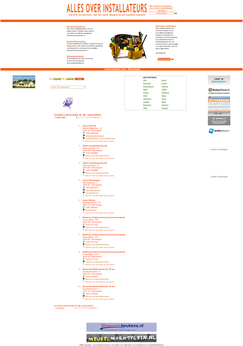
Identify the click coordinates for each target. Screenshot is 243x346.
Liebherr (146, 102)
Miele (164, 102)
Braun (164, 96)
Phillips (146, 93)
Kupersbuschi (148, 87)
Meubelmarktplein (75, 56)
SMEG (164, 90)
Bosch (164, 80)
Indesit (164, 83)
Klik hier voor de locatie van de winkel (99, 141)
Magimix (165, 87)
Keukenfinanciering (76, 41)
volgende (96, 118)
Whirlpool (165, 93)
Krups (164, 99)
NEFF (145, 90)
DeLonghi (147, 83)
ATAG (145, 96)
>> (101, 118)
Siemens (165, 105)
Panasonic (147, 105)
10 (91, 118)
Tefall (145, 108)
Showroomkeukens (76, 26)
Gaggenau (147, 99)
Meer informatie (164, 59)
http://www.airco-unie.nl (95, 136)
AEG (145, 80)
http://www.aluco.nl (93, 190)
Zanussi (165, 108)
